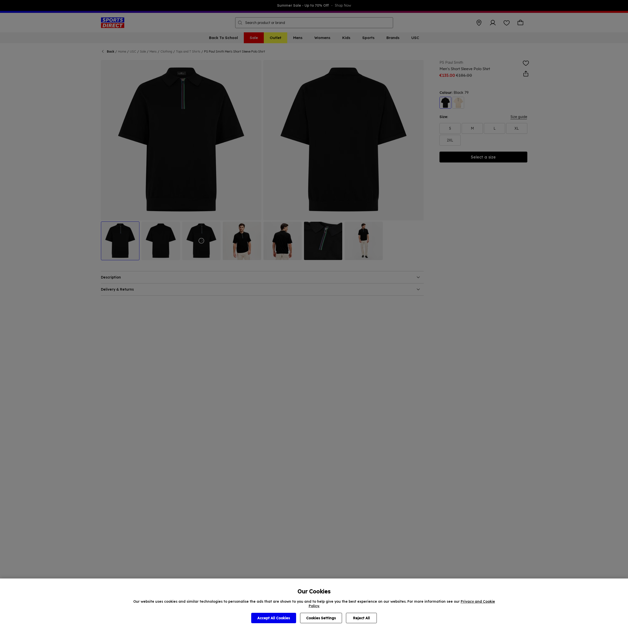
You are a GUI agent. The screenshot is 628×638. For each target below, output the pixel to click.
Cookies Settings (321, 618)
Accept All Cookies (273, 618)
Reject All (361, 618)
